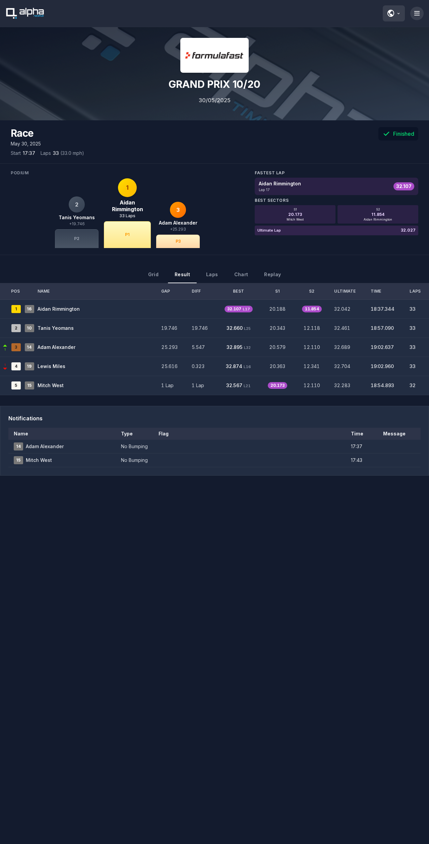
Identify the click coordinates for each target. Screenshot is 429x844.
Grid (153, 274)
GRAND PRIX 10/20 (214, 84)
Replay (272, 274)
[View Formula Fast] (214, 55)
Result (182, 274)
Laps (212, 274)
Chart (241, 274)
